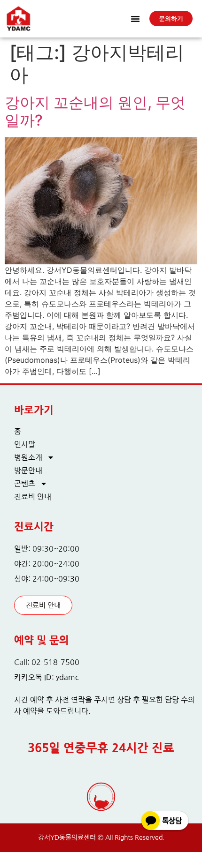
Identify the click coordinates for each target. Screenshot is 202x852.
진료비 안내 (32, 497)
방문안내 (28, 470)
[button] (135, 19)
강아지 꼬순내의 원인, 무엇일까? (95, 111)
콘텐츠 (24, 483)
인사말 (24, 444)
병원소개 (28, 457)
